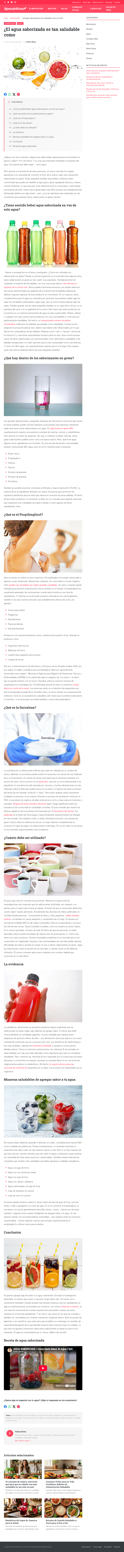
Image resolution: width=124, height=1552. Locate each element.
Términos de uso (97, 2)
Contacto (117, 2)
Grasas (89, 58)
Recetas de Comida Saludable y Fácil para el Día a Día (61, 1521)
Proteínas (90, 53)
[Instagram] (15, 2)
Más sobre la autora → (23, 1440)
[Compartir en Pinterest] (18, 94)
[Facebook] (5, 2)
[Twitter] (8, 2)
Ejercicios (95, 8)
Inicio (6, 18)
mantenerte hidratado (41, 1045)
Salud (64, 8)
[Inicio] (15, 8)
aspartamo (43, 781)
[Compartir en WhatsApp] (9, 94)
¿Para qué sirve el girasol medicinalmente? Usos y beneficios (102, 72)
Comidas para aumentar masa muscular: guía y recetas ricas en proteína (102, 96)
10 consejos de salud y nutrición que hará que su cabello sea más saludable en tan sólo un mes (21, 1484)
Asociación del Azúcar (64, 810)
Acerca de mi (76, 2)
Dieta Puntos (91, 48)
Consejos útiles (77, 8)
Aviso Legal (86, 2)
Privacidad (108, 2)
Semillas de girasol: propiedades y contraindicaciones (99, 78)
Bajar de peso (111, 8)
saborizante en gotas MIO (61, 428)
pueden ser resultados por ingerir (24, 584)
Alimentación (36, 8)
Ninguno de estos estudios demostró (29, 803)
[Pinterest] (12, 2)
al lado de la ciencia (69, 1306)
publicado (8, 814)
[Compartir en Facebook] (5, 94)
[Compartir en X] (14, 94)
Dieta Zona (90, 43)
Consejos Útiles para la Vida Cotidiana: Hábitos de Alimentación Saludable (60, 1484)
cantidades (52, 584)
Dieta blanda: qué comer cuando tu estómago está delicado (99, 84)
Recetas (52, 8)
